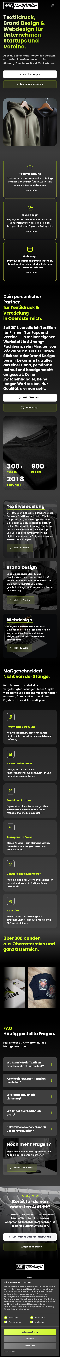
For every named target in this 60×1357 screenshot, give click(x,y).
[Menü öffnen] (54, 5)
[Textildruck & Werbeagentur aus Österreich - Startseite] (20, 5)
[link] (30, 190)
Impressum (9, 1351)
